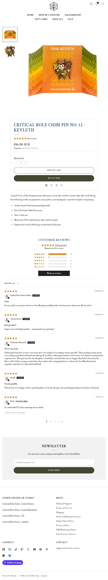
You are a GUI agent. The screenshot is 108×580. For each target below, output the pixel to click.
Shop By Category (49, 15)
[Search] (102, 3)
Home (30, 15)
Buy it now (54, 178)
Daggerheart (73, 15)
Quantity (19, 158)
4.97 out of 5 (61, 245)
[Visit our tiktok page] (16, 549)
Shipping (17, 148)
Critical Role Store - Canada (15, 522)
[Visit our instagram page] (10, 549)
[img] (10, 291)
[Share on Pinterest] (56, 185)
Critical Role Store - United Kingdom (19, 510)
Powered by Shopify (9, 576)
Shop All (57, 19)
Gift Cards (41, 19)
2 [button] (50, 421)
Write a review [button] (54, 273)
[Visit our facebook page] (4, 549)
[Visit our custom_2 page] (47, 549)
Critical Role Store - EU (13, 515)
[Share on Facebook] (46, 185)
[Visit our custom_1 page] (41, 549)
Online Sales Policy (65, 521)
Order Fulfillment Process (68, 517)
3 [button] (55, 421)
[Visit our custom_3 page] (4, 555)
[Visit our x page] (28, 549)
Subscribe (54, 470)
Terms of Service (64, 508)
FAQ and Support (64, 503)
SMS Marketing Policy (66, 530)
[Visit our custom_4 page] (10, 555)
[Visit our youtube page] (34, 549)
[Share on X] (51, 185)
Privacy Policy (63, 525)
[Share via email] (61, 185)
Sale (70, 19)
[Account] (91, 3)
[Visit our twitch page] (22, 549)
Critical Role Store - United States (18, 503)
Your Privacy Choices (66, 534)
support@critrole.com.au (68, 548)
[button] (20, 138)
